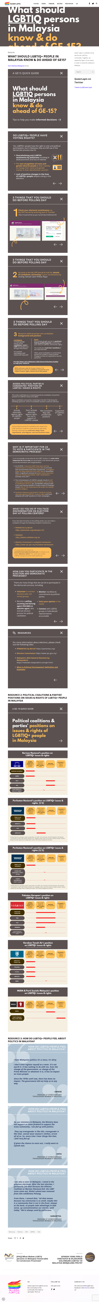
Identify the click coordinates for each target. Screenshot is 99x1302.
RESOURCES (69, 4)
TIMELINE (51, 4)
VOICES (36, 4)
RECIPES (59, 4)
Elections (20, 1232)
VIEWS (43, 4)
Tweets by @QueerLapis (83, 87)
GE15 (26, 1232)
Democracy (12, 1232)
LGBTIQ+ (32, 1232)
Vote (39, 1232)
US (77, 4)
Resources (11, 52)
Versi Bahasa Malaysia (16, 66)
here (85, 1288)
